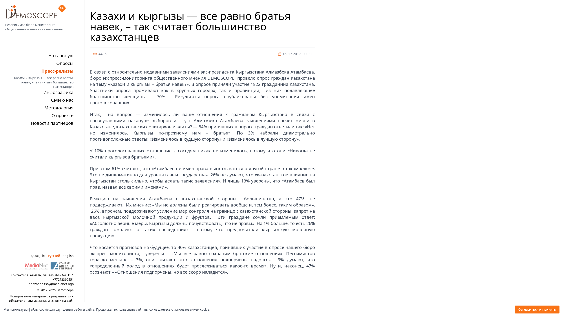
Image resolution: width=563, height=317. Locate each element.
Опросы (64, 63)
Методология (58, 108)
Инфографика (58, 92)
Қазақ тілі (38, 256)
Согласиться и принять (537, 309)
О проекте (62, 115)
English (68, 256)
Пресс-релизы (57, 71)
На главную (60, 56)
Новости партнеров (52, 123)
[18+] (31, 11)
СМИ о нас (62, 100)
